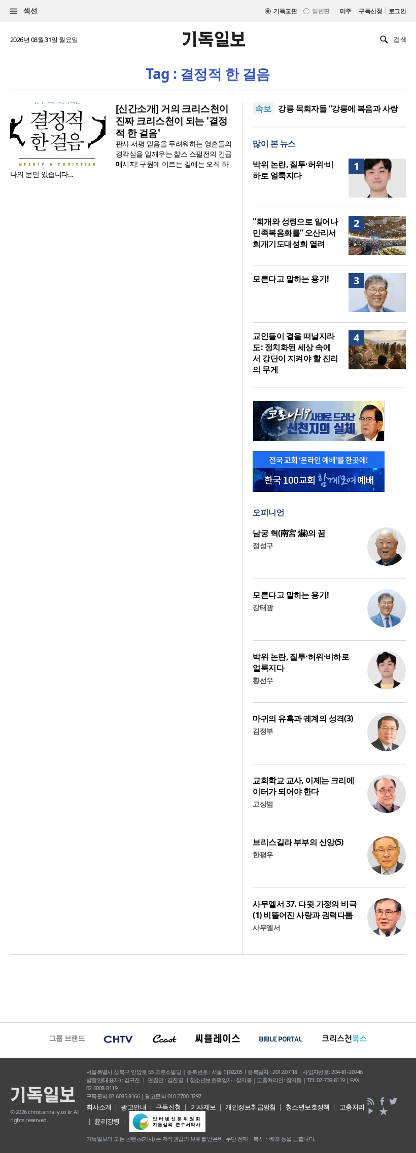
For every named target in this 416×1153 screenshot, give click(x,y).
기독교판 (285, 11)
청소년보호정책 (308, 1106)
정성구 (263, 545)
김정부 (263, 731)
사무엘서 (266, 927)
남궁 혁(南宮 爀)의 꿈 (289, 533)
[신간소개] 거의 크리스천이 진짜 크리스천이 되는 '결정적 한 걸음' (172, 120)
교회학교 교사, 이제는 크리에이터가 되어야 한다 (303, 786)
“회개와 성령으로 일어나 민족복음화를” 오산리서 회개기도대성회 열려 (295, 232)
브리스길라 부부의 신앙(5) (298, 842)
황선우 (263, 680)
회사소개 (99, 1106)
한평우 (263, 854)
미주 (346, 11)
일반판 (320, 11)
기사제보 (203, 1106)
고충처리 (352, 1106)
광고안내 (133, 1106)
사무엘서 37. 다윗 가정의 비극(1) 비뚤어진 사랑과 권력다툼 (305, 909)
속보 (263, 108)
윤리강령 (107, 1121)
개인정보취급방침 (250, 1106)
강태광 (263, 607)
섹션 (29, 10)
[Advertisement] (208, 987)
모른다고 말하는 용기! (291, 278)
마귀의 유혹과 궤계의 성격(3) (303, 718)
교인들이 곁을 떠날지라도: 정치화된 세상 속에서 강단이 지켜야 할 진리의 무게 (295, 352)
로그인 (397, 11)
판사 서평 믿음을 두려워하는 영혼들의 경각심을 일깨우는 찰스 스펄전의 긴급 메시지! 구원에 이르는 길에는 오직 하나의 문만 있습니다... (121, 159)
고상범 (263, 804)
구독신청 (370, 11)
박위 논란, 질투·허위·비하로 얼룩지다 (293, 170)
